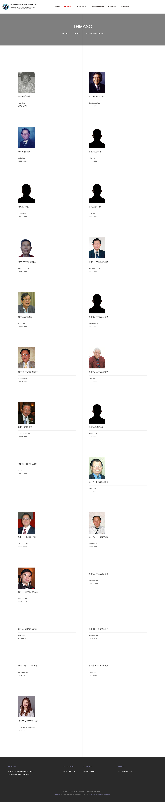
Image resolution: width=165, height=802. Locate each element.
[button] (68, 6)
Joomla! (57, 794)
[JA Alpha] (19, 7)
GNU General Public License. (100, 794)
